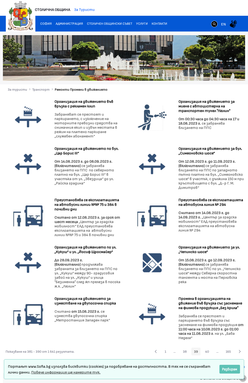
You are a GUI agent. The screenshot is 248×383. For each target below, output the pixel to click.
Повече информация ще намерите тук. (66, 372)
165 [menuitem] (229, 352)
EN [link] (223, 24)
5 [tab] (221, 73)
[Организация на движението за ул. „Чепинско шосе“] (152, 262)
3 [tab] (211, 73)
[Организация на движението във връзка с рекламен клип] (28, 116)
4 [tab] (216, 73)
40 (208, 352)
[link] (214, 24)
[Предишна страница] (155, 351)
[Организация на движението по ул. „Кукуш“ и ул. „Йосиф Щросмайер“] (28, 262)
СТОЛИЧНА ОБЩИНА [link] (52, 9)
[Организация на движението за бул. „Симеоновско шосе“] (152, 163)
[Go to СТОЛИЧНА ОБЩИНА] (20, 16)
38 (186, 352)
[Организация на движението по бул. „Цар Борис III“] (28, 163)
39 (197, 352)
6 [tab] (226, 73)
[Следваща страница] (239, 351)
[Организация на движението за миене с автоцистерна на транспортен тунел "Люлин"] (152, 116)
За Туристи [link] (84, 9)
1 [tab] (201, 73)
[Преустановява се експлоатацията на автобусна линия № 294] (152, 215)
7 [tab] (230, 73)
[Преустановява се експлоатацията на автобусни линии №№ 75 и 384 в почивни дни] (28, 215)
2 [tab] (206, 73)
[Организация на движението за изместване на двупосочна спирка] (28, 313)
